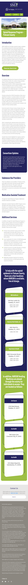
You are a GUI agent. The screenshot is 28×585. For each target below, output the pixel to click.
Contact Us (14, 497)
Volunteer (16, 14)
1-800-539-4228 (14, 493)
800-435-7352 (16, 566)
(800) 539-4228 (18, 9)
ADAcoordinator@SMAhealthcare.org (12, 540)
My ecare (8, 14)
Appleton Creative (19, 573)
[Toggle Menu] (21, 14)
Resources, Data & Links (10, 68)
